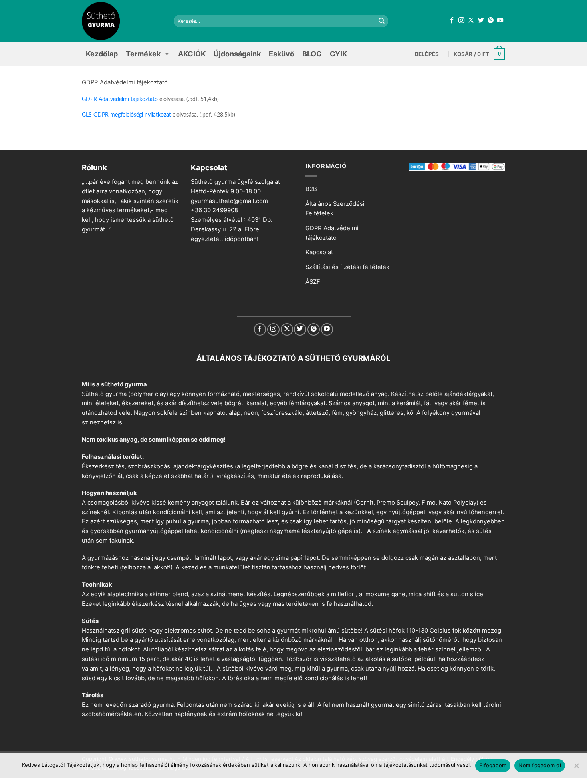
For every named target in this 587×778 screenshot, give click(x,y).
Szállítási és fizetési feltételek (347, 267)
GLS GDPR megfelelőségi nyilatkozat (126, 115)
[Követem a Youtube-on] (500, 20)
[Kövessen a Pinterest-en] (491, 20)
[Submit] (381, 21)
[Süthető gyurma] (122, 21)
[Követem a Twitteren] (481, 20)
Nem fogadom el (539, 765)
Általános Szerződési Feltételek (335, 208)
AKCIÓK (192, 54)
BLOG (312, 54)
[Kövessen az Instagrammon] (461, 20)
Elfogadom (492, 765)
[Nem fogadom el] (576, 768)
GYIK (338, 54)
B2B (311, 189)
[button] (427, 54)
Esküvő (281, 54)
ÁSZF (312, 281)
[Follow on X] (471, 20)
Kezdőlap (102, 54)
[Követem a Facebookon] (452, 20)
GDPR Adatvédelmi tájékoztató (120, 99)
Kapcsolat (319, 252)
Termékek (143, 54)
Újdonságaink (237, 54)
